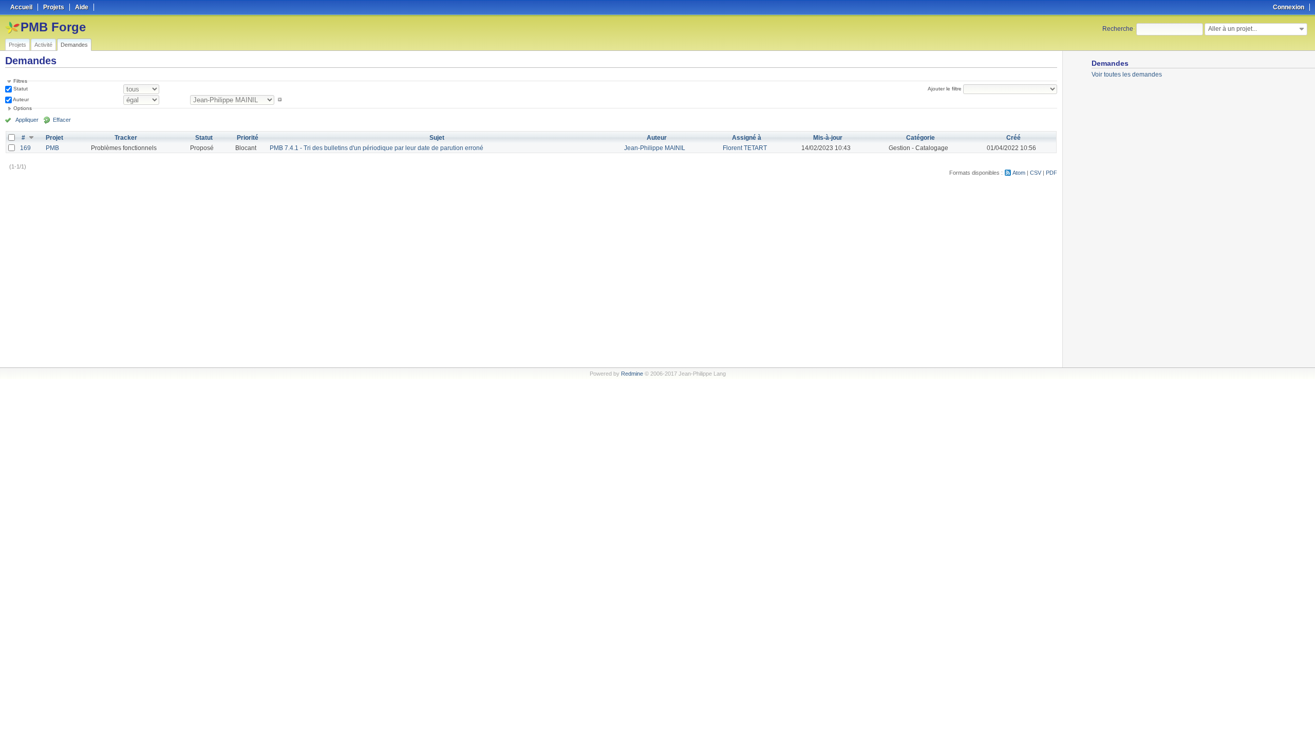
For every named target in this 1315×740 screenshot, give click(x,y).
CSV (1035, 173)
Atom (1018, 173)
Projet (54, 137)
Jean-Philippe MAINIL (654, 148)
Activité (43, 45)
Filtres (20, 81)
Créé (1013, 137)
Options (22, 108)
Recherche (1117, 28)
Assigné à (746, 137)
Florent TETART (745, 148)
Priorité (247, 137)
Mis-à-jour (827, 137)
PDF (1051, 173)
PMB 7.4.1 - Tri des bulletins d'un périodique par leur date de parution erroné (376, 148)
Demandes (74, 45)
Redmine (632, 374)
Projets (17, 45)
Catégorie (920, 137)
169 (25, 148)
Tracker (126, 137)
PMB (52, 148)
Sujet (436, 137)
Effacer (62, 120)
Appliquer (27, 120)
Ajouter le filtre (945, 88)
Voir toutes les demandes (1127, 74)
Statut (20, 88)
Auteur (20, 99)
